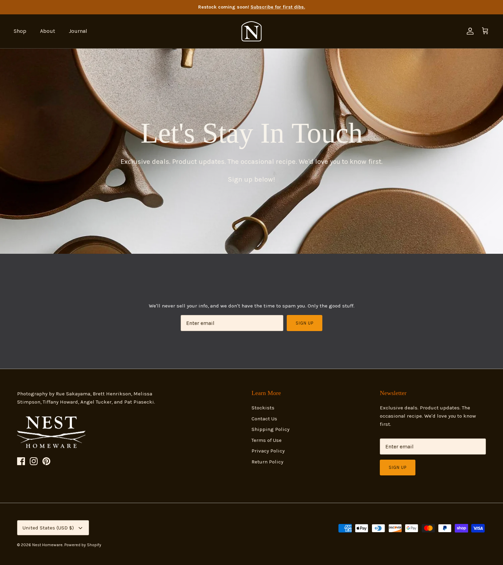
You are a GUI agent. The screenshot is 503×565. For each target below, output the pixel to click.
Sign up (304, 323)
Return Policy (267, 462)
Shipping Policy (270, 429)
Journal (78, 31)
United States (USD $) (48, 528)
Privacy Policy (268, 451)
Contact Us (264, 419)
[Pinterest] (46, 461)
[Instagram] (34, 461)
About (47, 31)
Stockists (263, 408)
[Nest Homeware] (251, 31)
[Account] (468, 31)
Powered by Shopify (82, 544)
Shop (20, 31)
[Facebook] (21, 461)
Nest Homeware (47, 544)
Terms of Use (267, 440)
